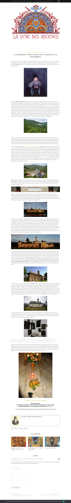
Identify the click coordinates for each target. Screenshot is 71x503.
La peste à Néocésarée (50, 448)
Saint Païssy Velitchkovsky (17, 428)
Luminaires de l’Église (15, 1)
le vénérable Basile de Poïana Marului (31, 146)
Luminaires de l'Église (30, 52)
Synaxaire (43, 52)
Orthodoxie (38, 52)
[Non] (69, 501)
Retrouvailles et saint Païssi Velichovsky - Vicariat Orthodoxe (27, 458)
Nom (12, 478)
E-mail (12, 481)
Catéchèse (23, 1)
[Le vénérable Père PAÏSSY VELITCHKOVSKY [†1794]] (35, 420)
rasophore (48, 106)
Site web (12, 483)
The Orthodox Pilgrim (38, 1)
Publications (29, 1)
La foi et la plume (47, 1)
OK (63, 501)
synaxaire (26, 428)
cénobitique (46, 156)
